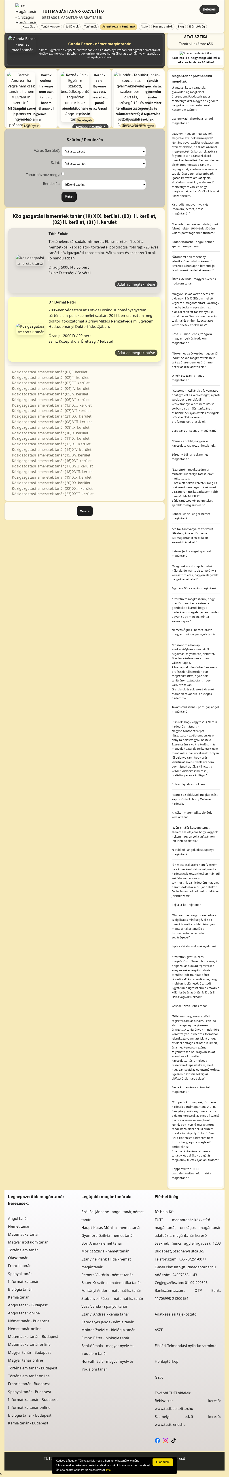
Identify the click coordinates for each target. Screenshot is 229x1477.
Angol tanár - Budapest (27, 1305)
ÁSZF (159, 1329)
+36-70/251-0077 (192, 1259)
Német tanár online (24, 1328)
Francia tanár (19, 1265)
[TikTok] (173, 1440)
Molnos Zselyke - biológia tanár (108, 1329)
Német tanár (19, 1226)
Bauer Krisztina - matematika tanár (111, 1282)
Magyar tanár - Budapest (29, 1352)
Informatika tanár (23, 1281)
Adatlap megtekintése (136, 284)
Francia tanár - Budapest (29, 1383)
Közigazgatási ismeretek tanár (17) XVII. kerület (52, 466)
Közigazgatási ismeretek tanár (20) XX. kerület (51, 482)
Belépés (209, 9)
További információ (90, 127)
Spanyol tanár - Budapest (29, 1391)
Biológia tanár (20, 1289)
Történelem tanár (23, 1250)
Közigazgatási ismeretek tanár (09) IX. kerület (50, 427)
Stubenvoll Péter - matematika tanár (112, 1298)
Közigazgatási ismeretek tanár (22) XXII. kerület (52, 488)
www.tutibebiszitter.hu (174, 1408)
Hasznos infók (162, 26)
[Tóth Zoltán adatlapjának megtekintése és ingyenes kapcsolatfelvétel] (30, 260)
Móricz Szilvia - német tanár (105, 1251)
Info (108, 1470)
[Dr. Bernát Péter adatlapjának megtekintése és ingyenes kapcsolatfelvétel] (30, 328)
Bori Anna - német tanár (101, 1243)
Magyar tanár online (25, 1360)
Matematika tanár (23, 1234)
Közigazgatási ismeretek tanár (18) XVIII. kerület (53, 471)
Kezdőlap (29, 26)
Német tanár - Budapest (28, 1320)
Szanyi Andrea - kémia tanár (105, 1314)
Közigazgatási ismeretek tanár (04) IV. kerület (50, 388)
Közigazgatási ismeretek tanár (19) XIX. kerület (51, 477)
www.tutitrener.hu (170, 1424)
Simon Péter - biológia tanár (105, 1337)
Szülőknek (71, 26)
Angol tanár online (24, 1313)
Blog (181, 26)
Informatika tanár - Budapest (33, 1399)
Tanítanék (90, 26)
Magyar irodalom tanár (28, 1242)
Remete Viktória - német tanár (107, 1274)
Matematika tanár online (29, 1344)
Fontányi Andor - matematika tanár (111, 1290)
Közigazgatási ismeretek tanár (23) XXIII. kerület (53, 493)
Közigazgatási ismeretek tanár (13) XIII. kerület (52, 405)
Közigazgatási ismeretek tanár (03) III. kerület (51, 382)
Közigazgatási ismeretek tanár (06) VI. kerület (51, 399)
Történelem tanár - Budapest (32, 1368)
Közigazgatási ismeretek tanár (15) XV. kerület (51, 455)
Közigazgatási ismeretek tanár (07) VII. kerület (51, 410)
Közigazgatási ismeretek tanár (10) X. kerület (50, 433)
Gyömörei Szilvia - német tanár (107, 1235)
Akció (144, 26)
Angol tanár (18, 1218)
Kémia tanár (18, 1297)
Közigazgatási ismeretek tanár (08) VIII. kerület (52, 421)
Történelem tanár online (28, 1375)
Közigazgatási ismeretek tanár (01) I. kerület (49, 371)
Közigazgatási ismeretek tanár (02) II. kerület (50, 377)
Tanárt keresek (50, 26)
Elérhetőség (197, 26)
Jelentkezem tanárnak (118, 26)
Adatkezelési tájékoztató (176, 1314)
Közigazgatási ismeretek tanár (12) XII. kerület (51, 443)
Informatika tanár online (29, 1407)
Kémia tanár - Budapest (28, 1423)
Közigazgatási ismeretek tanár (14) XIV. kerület (51, 449)
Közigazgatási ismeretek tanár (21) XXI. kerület (51, 416)
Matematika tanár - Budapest (33, 1336)
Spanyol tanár (20, 1273)
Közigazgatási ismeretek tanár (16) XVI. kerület (52, 460)
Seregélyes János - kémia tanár (107, 1322)
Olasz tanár (18, 1257)
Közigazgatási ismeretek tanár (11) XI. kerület (50, 438)
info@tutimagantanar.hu (195, 1267)
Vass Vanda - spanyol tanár (104, 1306)
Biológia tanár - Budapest (29, 1415)
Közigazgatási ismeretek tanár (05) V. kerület (50, 394)
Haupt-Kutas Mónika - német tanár (111, 1227)
